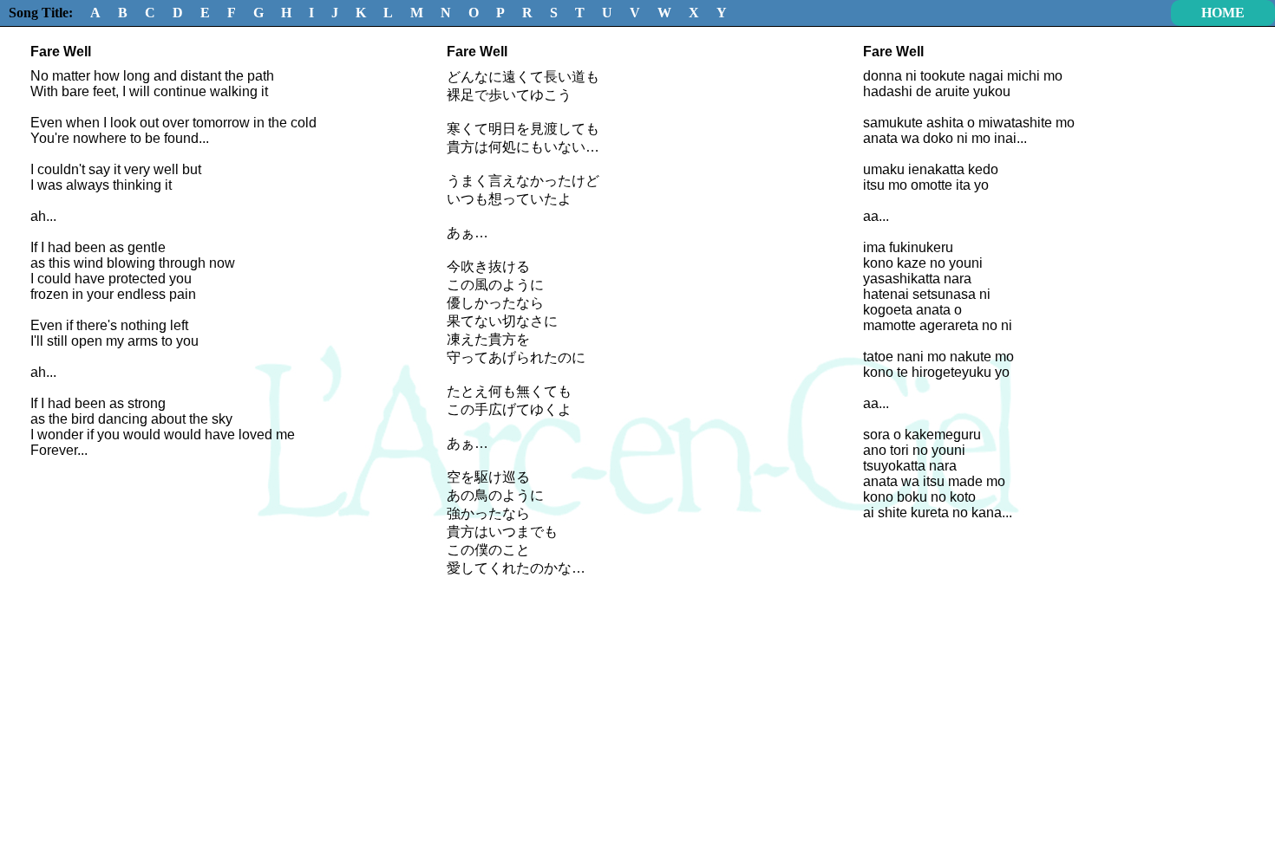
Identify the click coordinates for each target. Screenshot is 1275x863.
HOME (1223, 12)
